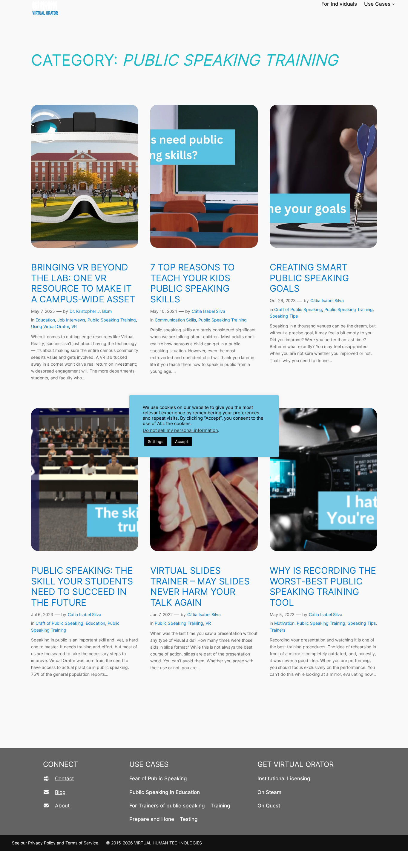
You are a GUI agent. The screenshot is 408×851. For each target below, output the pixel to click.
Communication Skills (175, 319)
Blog (60, 792)
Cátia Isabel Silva (208, 311)
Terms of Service (81, 842)
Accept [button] (181, 441)
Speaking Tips (284, 315)
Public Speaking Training (112, 319)
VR (74, 326)
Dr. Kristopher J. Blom (91, 311)
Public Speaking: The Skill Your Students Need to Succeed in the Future (82, 586)
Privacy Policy (42, 842)
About (62, 806)
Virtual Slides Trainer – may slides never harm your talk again (200, 586)
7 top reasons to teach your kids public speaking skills (192, 283)
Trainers (277, 630)
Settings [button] (155, 441)
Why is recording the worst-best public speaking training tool (323, 586)
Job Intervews (71, 319)
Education (45, 319)
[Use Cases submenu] (393, 3)
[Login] (405, 4)
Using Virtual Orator (50, 326)
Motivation (284, 623)
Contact (64, 778)
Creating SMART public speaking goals (309, 278)
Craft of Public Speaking (298, 309)
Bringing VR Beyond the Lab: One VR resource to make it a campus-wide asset (83, 283)
